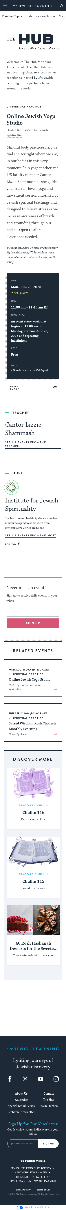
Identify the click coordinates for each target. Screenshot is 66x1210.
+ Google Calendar (21, 370)
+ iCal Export (40, 370)
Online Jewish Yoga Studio (29, 679)
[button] (55, 387)
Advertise (21, 1100)
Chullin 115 (33, 881)
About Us (21, 1094)
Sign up (33, 623)
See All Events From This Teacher (26, 444)
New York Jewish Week (31, 1172)
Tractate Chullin (33, 805)
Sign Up (48, 1143)
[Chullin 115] (33, 852)
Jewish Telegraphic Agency (31, 1168)
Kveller (42, 1176)
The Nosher (22, 1176)
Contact (48, 1094)
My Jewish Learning (41, 1181)
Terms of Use (43, 1189)
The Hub (48, 1100)
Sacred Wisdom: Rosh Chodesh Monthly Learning (32, 726)
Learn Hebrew (48, 1106)
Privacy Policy (23, 1189)
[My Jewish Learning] (33, 1052)
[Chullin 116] (33, 783)
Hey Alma (16, 1181)
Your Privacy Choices (37, 1207)
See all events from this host (30, 535)
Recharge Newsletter (21, 1112)
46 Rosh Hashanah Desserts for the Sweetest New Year (33, 946)
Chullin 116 (33, 812)
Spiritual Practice (25, 106)
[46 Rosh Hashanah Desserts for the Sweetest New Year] (33, 920)
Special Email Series (21, 1106)
